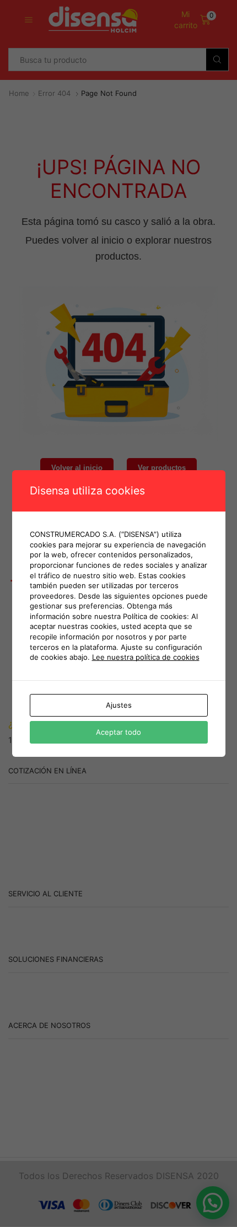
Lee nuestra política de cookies (146, 657)
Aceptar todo (118, 732)
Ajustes (119, 705)
